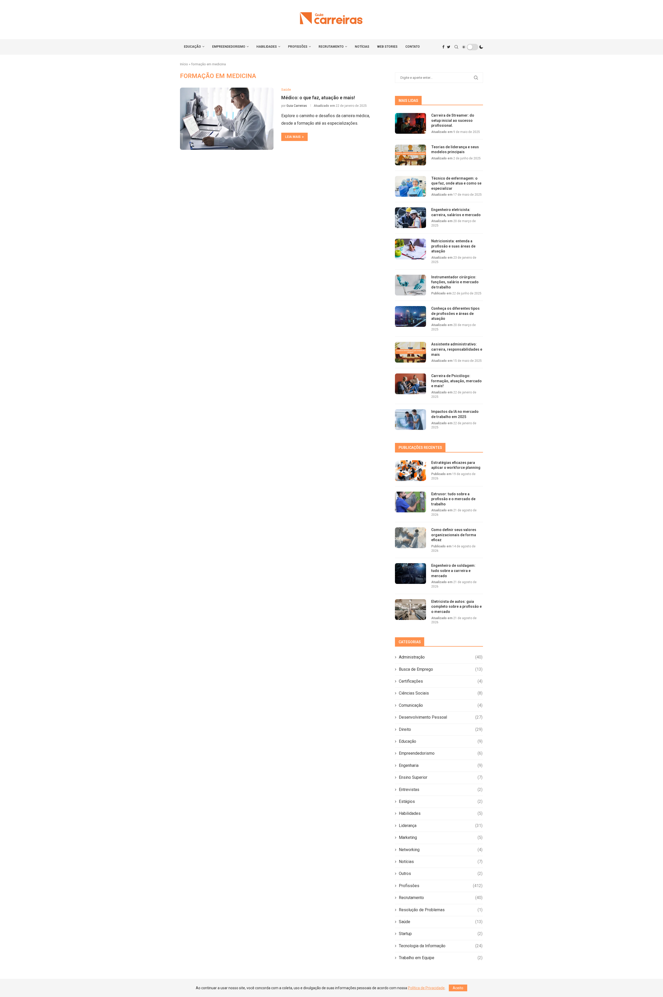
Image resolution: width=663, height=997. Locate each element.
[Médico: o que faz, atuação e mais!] (226, 119)
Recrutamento (331, 46)
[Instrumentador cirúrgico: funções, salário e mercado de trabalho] (410, 285)
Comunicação (440, 705)
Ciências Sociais (440, 693)
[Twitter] (448, 46)
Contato (412, 46)
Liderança (440, 825)
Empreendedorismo (228, 46)
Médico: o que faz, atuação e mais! (318, 97)
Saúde (440, 921)
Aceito (458, 988)
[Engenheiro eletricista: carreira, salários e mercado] (410, 217)
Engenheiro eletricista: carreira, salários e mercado (456, 212)
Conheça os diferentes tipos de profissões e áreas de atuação (455, 313)
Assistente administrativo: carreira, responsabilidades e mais (456, 349)
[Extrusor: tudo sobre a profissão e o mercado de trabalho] (410, 502)
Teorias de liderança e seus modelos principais (455, 149)
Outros (440, 873)
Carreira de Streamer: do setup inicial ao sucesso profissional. (452, 120)
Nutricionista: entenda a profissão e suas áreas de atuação (453, 246)
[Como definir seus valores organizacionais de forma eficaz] (410, 537)
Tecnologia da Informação (440, 945)
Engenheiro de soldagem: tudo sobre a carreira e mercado (453, 570)
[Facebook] (443, 46)
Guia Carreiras (296, 106)
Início (184, 64)
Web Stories (387, 46)
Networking (440, 849)
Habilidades (266, 46)
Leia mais (293, 137)
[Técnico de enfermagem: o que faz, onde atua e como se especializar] (410, 186)
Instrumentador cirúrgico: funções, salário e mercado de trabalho (455, 282)
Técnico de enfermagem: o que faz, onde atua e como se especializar (456, 183)
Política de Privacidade (426, 988)
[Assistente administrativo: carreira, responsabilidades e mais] (410, 352)
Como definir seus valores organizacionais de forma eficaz (453, 535)
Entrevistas (440, 789)
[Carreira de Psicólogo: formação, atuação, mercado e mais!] (410, 383)
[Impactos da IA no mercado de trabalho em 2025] (410, 419)
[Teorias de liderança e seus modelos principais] (410, 155)
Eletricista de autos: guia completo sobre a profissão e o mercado (456, 606)
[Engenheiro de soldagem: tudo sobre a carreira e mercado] (410, 573)
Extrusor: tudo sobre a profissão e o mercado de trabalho (453, 499)
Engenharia (440, 765)
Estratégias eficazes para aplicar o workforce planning (455, 465)
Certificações (440, 681)
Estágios (440, 801)
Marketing (440, 837)
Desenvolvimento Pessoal (440, 717)
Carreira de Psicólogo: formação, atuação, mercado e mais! (456, 381)
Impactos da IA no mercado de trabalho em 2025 (455, 414)
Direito (440, 729)
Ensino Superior (440, 777)
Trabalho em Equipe (440, 957)
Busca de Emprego (440, 669)
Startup (440, 933)
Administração (440, 657)
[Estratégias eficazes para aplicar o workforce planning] (410, 470)
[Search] (456, 46)
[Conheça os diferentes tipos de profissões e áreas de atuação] (410, 316)
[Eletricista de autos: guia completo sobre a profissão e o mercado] (410, 609)
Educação (192, 46)
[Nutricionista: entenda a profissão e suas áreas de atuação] (410, 249)
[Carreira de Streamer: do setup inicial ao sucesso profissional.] (410, 123)
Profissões (297, 46)
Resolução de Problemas (440, 909)
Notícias (362, 46)
